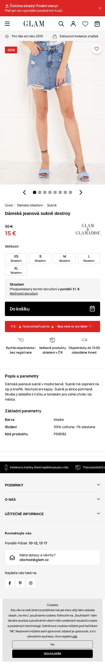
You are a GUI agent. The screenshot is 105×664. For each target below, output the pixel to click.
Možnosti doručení (24, 293)
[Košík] (97, 24)
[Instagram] (31, 583)
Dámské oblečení (30, 205)
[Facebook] (10, 583)
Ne (52, 644)
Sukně (52, 205)
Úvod (9, 205)
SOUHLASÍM (52, 654)
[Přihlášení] (73, 24)
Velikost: (12, 246)
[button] (100, 8)
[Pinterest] (20, 583)
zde (74, 636)
